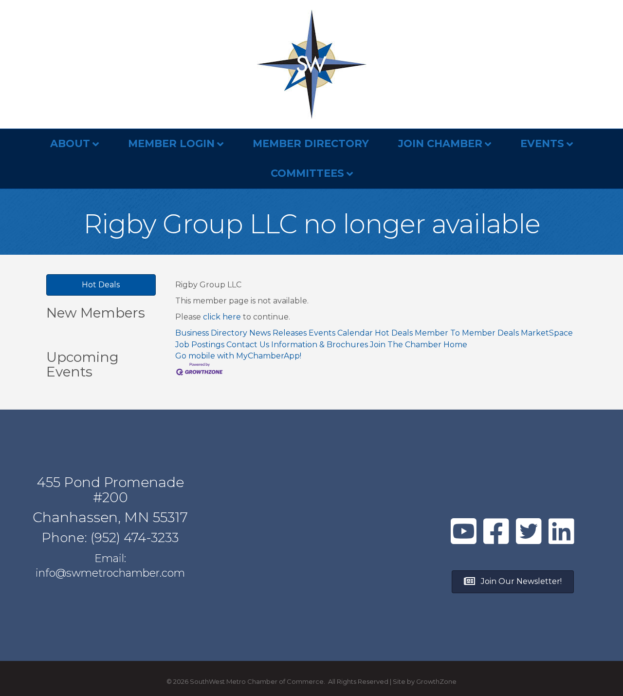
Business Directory (211, 333)
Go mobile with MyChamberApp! (238, 355)
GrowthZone (436, 681)
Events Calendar (341, 333)
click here (222, 316)
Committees (307, 173)
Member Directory (311, 143)
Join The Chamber (405, 344)
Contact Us (247, 344)
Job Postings (199, 344)
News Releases (278, 333)
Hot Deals (394, 333)
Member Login (171, 143)
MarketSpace (547, 333)
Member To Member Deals (467, 333)
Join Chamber (440, 143)
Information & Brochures (319, 344)
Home (455, 344)
